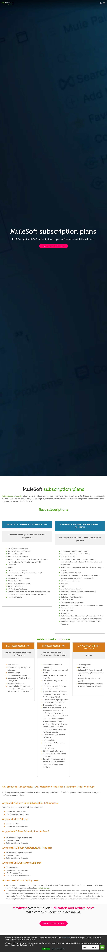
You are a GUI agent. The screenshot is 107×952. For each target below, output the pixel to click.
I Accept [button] (45, 949)
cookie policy (66, 938)
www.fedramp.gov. (43, 888)
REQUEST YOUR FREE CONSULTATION (53, 246)
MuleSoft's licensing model (12, 496)
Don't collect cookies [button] (58, 949)
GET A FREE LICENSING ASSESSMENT (53, 923)
